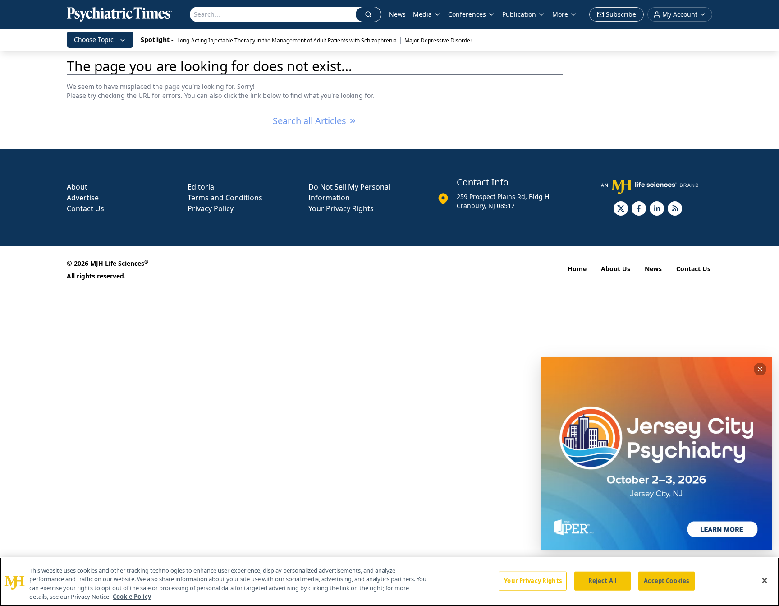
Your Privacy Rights (341, 208)
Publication (519, 14)
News (397, 14)
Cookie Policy (132, 596)
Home (577, 268)
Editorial (202, 187)
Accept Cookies (666, 581)
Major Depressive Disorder (438, 40)
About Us (615, 268)
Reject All (602, 581)
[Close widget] (760, 369)
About (77, 187)
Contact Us (85, 208)
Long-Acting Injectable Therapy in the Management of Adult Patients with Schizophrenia (287, 40)
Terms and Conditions (225, 198)
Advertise (83, 198)
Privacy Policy (211, 208)
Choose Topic (94, 39)
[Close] (764, 580)
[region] (389, 581)
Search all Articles (309, 121)
